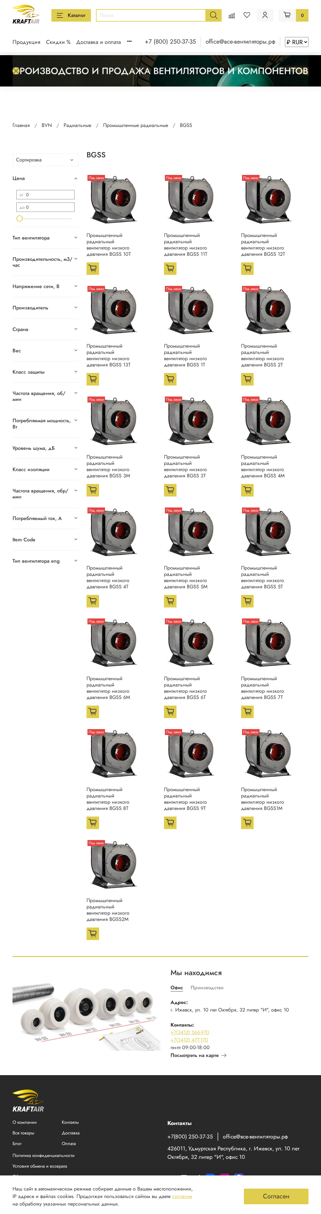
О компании (25, 1122)
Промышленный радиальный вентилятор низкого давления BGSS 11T (185, 245)
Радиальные (77, 125)
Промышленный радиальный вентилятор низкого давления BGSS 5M (186, 577)
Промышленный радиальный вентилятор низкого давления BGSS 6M (108, 688)
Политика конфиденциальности (44, 1155)
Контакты (70, 1122)
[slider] (19, 218)
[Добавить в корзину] (93, 268)
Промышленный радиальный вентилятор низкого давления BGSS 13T (108, 355)
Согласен (276, 1196)
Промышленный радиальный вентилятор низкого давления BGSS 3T (185, 466)
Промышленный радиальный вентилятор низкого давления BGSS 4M (263, 466)
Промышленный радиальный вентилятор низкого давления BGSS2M (108, 910)
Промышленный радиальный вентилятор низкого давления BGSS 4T (108, 577)
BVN (47, 125)
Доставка (71, 1133)
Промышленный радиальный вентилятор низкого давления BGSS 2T (262, 355)
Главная (21, 125)
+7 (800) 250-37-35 (170, 41)
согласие (182, 1196)
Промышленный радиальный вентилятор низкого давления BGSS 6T (185, 688)
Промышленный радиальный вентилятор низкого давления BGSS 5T (262, 577)
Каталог (77, 15)
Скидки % (58, 42)
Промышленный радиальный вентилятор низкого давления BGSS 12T (263, 245)
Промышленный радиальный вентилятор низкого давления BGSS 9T (185, 799)
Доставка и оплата (98, 42)
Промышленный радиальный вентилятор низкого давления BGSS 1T (185, 355)
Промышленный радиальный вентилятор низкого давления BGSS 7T (262, 688)
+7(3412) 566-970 (190, 1032)
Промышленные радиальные (135, 125)
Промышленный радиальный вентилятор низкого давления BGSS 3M (108, 466)
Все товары (23, 1133)
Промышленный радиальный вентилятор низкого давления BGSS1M (262, 799)
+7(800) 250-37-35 (190, 1137)
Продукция (26, 42)
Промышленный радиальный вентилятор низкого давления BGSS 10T (109, 245)
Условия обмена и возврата (40, 1166)
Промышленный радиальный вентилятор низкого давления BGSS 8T (108, 799)
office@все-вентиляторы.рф (240, 41)
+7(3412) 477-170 (189, 1039)
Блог (17, 1143)
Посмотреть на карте (195, 1055)
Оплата (69, 1143)
